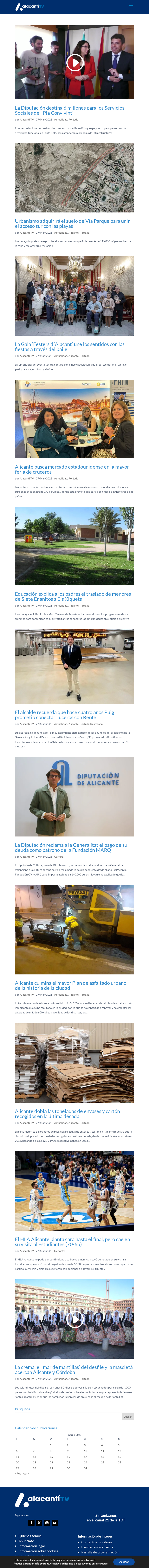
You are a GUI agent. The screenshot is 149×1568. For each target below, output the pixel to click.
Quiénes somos (30, 1536)
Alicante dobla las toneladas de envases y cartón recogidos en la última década (67, 1113)
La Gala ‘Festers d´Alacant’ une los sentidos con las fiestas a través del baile (70, 346)
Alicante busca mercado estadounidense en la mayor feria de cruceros (72, 469)
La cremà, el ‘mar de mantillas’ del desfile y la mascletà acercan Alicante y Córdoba (74, 1369)
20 (17, 1462)
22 (51, 1462)
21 (34, 1462)
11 (102, 1451)
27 (17, 1468)
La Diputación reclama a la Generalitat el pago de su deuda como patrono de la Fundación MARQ (71, 847)
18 (102, 1456)
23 (68, 1462)
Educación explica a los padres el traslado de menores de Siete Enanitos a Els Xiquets (73, 596)
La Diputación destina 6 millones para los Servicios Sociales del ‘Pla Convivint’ (69, 110)
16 (68, 1456)
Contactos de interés (97, 1542)
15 (51, 1456)
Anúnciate (26, 1541)
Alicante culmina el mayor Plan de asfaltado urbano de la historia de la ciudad (70, 985)
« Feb (18, 1473)
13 (17, 1456)
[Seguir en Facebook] (31, 1523)
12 (119, 1451)
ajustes (103, 1563)
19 (119, 1456)
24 (85, 1462)
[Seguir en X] (39, 1523)
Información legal (31, 1546)
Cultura (58, 856)
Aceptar (124, 1562)
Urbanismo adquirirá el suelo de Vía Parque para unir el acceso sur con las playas (72, 223)
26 (119, 1462)
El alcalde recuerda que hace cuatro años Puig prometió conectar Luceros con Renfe (64, 714)
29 (51, 1468)
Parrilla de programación (100, 1552)
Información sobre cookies (38, 1551)
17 (85, 1456)
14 (34, 1456)
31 (85, 1468)
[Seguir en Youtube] (55, 1523)
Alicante (73, 232)
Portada (73, 119)
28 (34, 1468)
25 (102, 1462)
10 (85, 1451)
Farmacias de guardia (97, 1547)
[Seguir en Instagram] (47, 1523)
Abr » (26, 1473)
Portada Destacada (91, 723)
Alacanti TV (27, 119)
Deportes (59, 1250)
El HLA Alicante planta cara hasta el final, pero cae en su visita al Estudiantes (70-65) (72, 1241)
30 (68, 1468)
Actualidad (60, 119)
